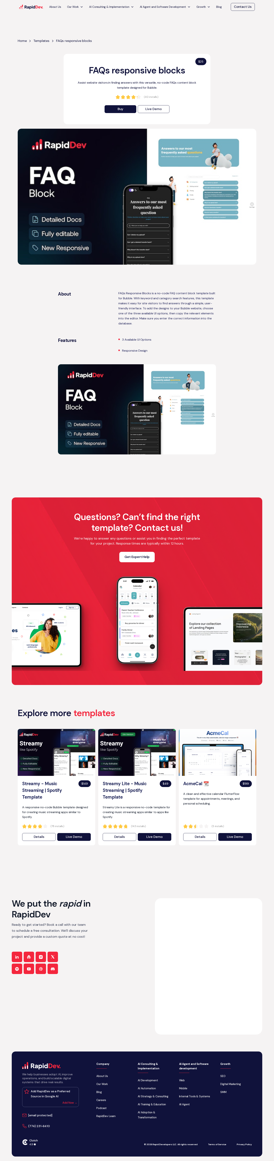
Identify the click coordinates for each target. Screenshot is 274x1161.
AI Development (148, 1080)
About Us (55, 7)
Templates (41, 41)
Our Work (102, 1084)
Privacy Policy (244, 1144)
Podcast (101, 1108)
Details (39, 837)
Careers (101, 1100)
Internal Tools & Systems (194, 1096)
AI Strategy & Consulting (153, 1096)
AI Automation (147, 1088)
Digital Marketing (230, 1084)
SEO (223, 1076)
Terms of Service (217, 1144)
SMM (223, 1092)
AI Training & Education (152, 1104)
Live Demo (153, 109)
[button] (75, 7)
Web (182, 1080)
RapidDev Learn (106, 1116)
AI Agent (184, 1104)
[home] (31, 7)
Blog (219, 7)
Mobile (183, 1088)
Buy (120, 109)
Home (22, 41)
